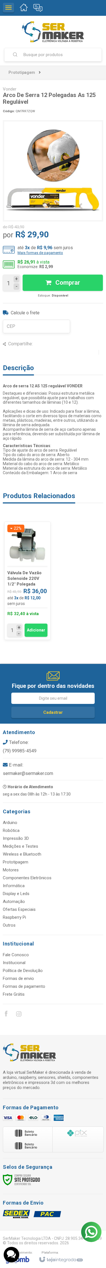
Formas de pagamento (24, 986)
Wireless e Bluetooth (22, 854)
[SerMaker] (53, 31)
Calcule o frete (25, 312)
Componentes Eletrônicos (27, 877)
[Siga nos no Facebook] (6, 1014)
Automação (14, 901)
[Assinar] (53, 712)
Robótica (11, 830)
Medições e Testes (20, 846)
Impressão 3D (16, 838)
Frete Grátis (14, 994)
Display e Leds (16, 893)
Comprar (67, 282)
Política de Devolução (23, 970)
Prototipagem (21, 72)
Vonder (9, 89)
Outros (9, 925)
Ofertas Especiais (19, 909)
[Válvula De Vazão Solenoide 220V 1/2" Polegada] (27, 581)
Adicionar (36, 630)
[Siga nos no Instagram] (19, 1015)
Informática (14, 885)
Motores (11, 869)
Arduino (10, 822)
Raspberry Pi (14, 917)
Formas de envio (18, 978)
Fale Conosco (16, 954)
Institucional (14, 962)
